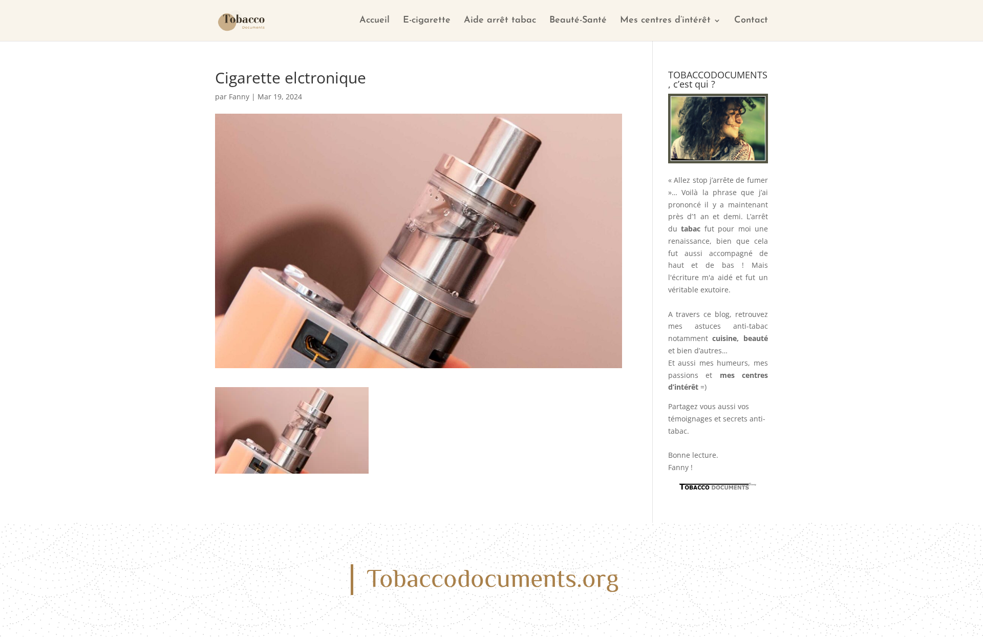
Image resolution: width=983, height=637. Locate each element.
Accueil (374, 21)
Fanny (239, 96)
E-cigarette (427, 21)
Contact (751, 21)
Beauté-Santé (578, 21)
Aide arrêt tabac (500, 21)
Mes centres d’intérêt (665, 21)
